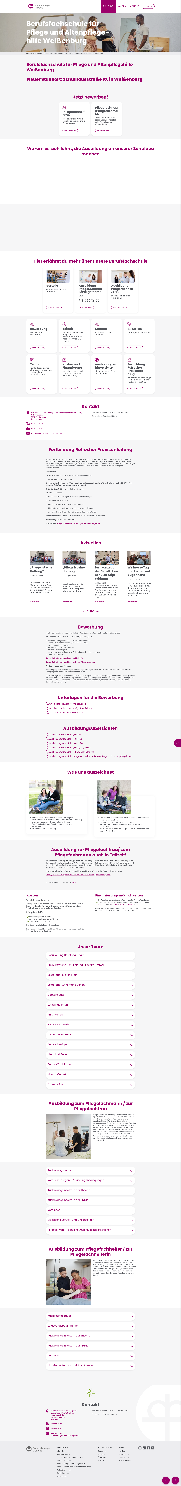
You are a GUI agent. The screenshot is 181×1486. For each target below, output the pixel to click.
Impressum (124, 1454)
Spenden (109, 6)
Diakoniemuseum (64, 1470)
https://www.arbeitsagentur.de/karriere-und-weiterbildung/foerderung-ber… (78, 875)
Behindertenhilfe (63, 1454)
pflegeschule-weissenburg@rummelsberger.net (51, 433)
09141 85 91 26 (37, 423)
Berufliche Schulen (50, 53)
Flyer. (75, 882)
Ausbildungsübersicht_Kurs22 (65, 734)
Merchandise (62, 1476)
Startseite (30, 53)
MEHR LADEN (88, 611)
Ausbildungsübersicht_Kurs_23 (65, 738)
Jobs (123, 6)
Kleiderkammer (63, 1473)
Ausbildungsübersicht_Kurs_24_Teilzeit (70, 747)
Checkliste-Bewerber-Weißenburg (67, 703)
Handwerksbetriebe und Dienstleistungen (74, 1467)
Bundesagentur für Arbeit (122, 904)
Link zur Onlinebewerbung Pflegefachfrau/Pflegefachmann (70, 662)
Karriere (101, 1454)
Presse (101, 1460)
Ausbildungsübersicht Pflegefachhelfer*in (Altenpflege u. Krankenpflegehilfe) (90, 756)
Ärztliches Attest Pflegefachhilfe (66, 712)
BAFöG (101, 904)
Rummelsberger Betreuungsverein (71, 1464)
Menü (149, 6)
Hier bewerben (70, 130)
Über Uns (102, 1457)
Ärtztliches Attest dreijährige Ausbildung (70, 708)
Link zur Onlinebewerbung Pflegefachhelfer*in (64, 658)
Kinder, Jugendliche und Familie (70, 1457)
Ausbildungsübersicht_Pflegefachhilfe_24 (71, 751)
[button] (58, 276)
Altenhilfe (60, 1451)
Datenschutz (124, 1457)
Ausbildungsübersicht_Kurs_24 (66, 743)
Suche (135, 6)
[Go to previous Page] (166, 1480)
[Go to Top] (175, 1480)
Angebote (38, 53)
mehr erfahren (54, 307)
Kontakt (122, 1451)
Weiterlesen (35, 601)
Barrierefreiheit (125, 1460)
